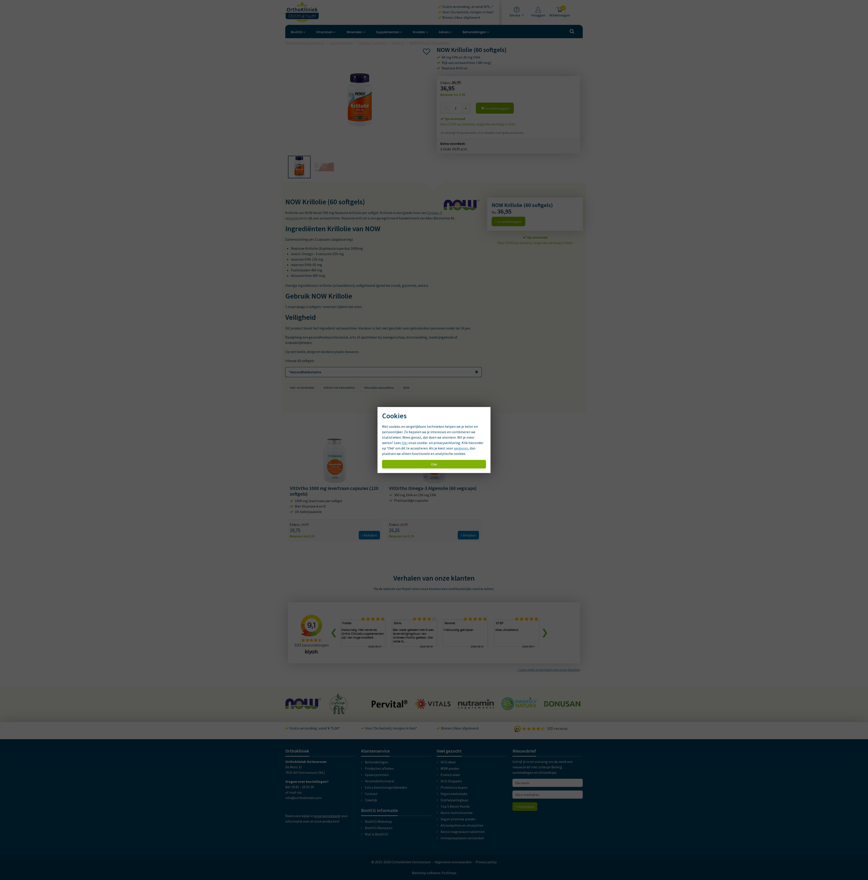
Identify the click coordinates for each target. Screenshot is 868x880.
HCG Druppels (451, 781)
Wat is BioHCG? (377, 834)
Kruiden (419, 32)
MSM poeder (450, 768)
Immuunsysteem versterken (462, 838)
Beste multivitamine (457, 812)
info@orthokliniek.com (303, 797)
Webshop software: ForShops (434, 873)
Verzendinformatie (379, 781)
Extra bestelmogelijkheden (386, 787)
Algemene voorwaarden (453, 862)
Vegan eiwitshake (454, 793)
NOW (406, 388)
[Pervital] (346, 705)
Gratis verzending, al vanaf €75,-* (467, 6)
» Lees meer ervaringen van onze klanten (548, 669)
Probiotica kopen (454, 787)
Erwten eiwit (450, 774)
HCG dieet (448, 762)
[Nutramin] (433, 706)
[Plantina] (562, 709)
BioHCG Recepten (378, 828)
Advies (444, 32)
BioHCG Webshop (378, 821)
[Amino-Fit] (295, 712)
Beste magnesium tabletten (463, 831)
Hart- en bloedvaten (302, 388)
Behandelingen (474, 32)
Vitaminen (324, 32)
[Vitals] (390, 706)
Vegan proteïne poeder (458, 819)
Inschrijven (525, 806)
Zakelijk (371, 800)
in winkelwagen (496, 108)
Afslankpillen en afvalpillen (462, 825)
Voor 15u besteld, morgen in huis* (468, 12)
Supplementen (387, 32)
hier (405, 442)
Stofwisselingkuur (455, 800)
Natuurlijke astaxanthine (379, 388)
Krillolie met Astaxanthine (339, 388)
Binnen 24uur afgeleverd (461, 17)
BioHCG (296, 32)
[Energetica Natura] (476, 708)
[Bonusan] (519, 704)
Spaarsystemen (377, 774)
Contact (371, 793)
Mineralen (354, 32)
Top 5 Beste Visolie (455, 806)
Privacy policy (486, 862)
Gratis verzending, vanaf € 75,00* (314, 728)
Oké (434, 464)
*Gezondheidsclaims (305, 372)
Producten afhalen (379, 768)
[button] (299, 167)
